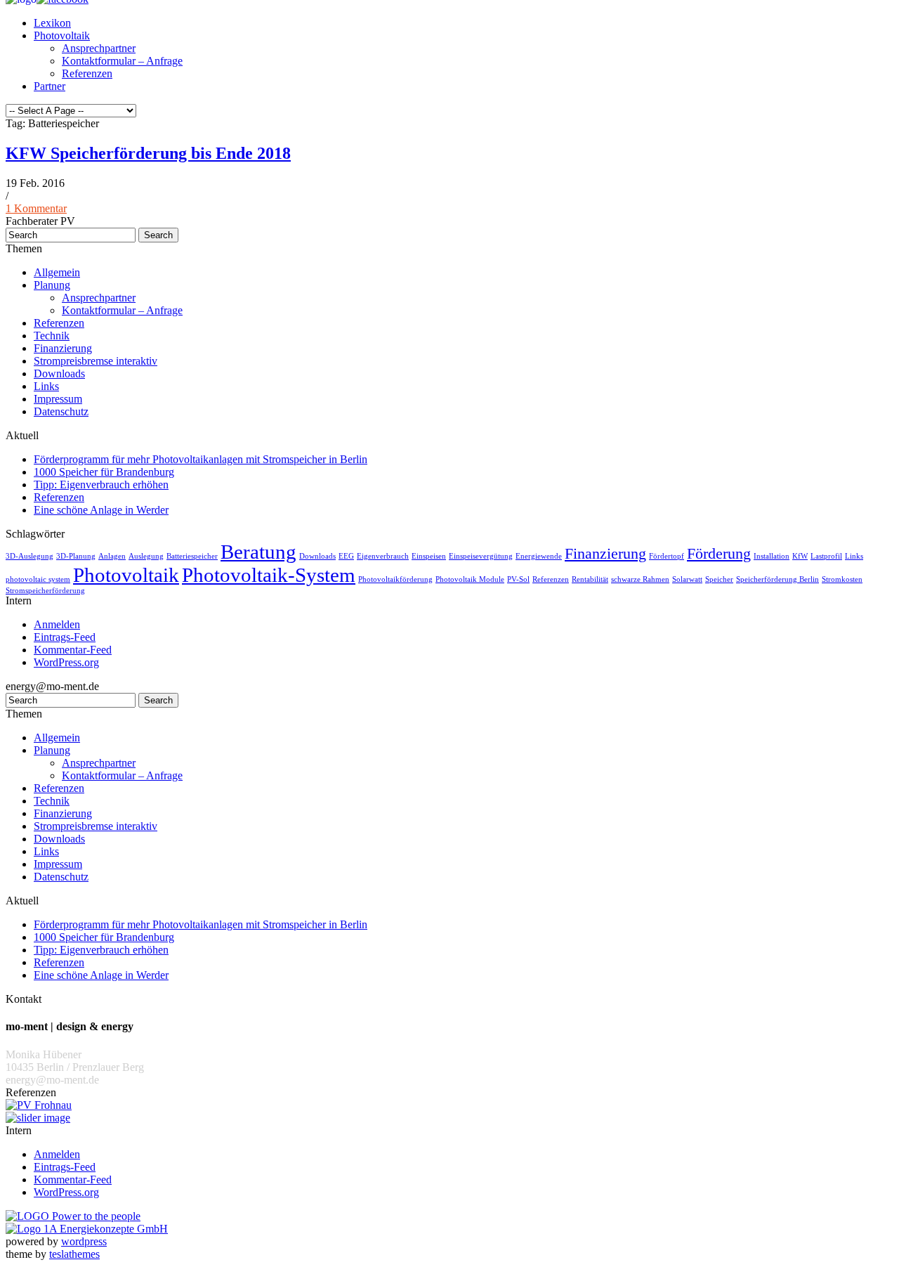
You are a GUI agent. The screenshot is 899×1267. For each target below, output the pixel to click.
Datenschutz (61, 411)
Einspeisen (429, 556)
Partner (49, 86)
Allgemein (57, 272)
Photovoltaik (62, 35)
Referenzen (87, 73)
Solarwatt (687, 579)
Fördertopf (666, 556)
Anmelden (57, 624)
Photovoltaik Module (469, 579)
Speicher (719, 579)
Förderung (719, 553)
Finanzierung (63, 348)
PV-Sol (518, 579)
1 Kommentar (36, 208)
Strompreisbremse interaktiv (95, 361)
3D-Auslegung (29, 556)
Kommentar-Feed (73, 650)
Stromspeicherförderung (45, 590)
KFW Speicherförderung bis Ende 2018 (148, 153)
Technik (52, 336)
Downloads (59, 373)
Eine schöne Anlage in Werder (101, 510)
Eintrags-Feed (65, 637)
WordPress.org (66, 662)
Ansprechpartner (99, 48)
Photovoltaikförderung (395, 579)
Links (46, 386)
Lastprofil (826, 556)
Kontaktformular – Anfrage (122, 61)
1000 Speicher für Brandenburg (104, 472)
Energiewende (539, 556)
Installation (771, 556)
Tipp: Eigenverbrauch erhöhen (101, 484)
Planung (52, 285)
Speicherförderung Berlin (777, 579)
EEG (346, 556)
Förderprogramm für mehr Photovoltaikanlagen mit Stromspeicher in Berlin (200, 459)
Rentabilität (590, 579)
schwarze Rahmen (640, 579)
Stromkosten (842, 579)
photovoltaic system (38, 579)
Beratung (258, 551)
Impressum (58, 399)
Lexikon (52, 23)
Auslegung (146, 556)
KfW (800, 556)
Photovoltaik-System (268, 575)
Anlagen (112, 556)
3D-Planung (76, 556)
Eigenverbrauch (383, 556)
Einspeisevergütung (481, 556)
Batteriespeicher (192, 556)
